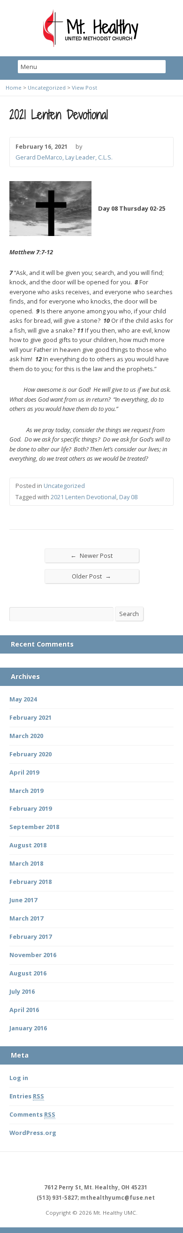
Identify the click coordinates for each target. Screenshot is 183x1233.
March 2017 (26, 918)
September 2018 (34, 826)
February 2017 (30, 936)
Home (14, 87)
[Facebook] (81, 1168)
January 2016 (28, 1028)
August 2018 (27, 845)
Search (129, 613)
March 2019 (26, 790)
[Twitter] (91, 1168)
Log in (18, 1077)
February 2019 (30, 808)
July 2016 (22, 991)
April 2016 (24, 1009)
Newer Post (91, 555)
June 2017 (23, 900)
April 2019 (24, 772)
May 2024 (23, 699)
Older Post (91, 575)
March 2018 (26, 863)
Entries (26, 1096)
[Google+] (102, 1168)
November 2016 (32, 955)
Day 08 (128, 497)
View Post (84, 87)
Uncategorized (47, 87)
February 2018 (30, 881)
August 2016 (27, 973)
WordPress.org (32, 1132)
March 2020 (26, 735)
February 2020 (30, 754)
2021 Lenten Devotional (83, 497)
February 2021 (30, 717)
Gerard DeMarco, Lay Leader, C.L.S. (64, 157)
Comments (32, 1114)
